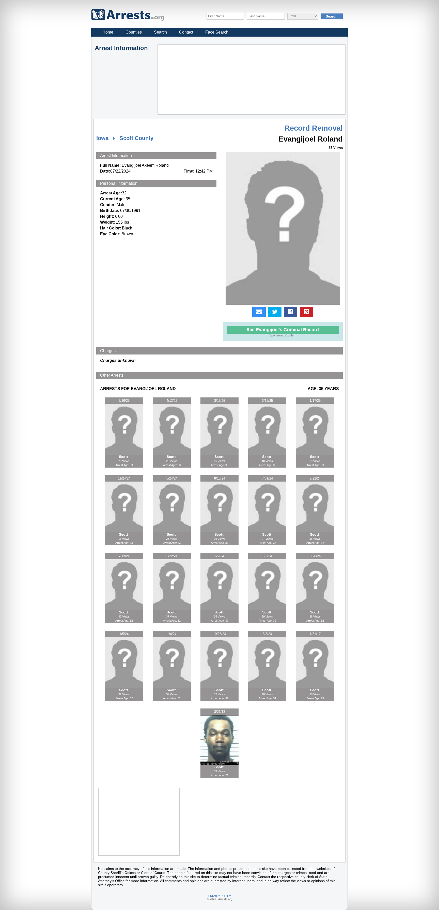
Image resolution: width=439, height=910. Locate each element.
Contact (186, 32)
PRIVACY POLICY (219, 896)
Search (160, 32)
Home (107, 32)
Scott (124, 457)
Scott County (136, 138)
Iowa (102, 138)
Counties (134, 32)
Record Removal (314, 128)
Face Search (216, 32)
